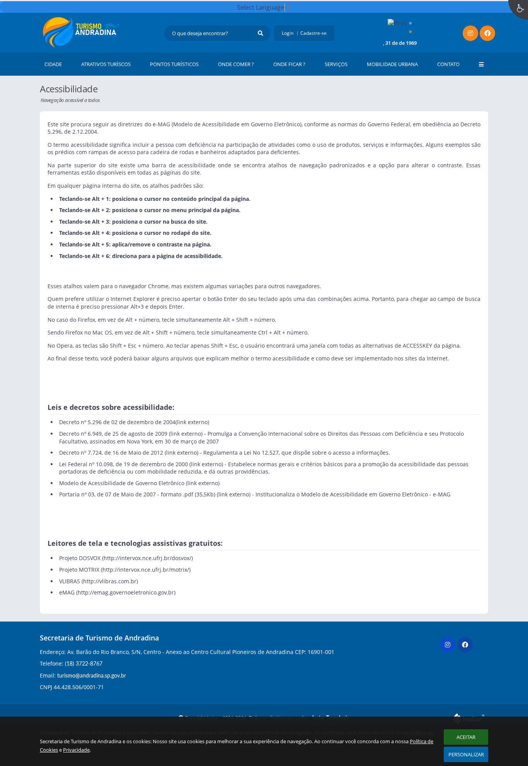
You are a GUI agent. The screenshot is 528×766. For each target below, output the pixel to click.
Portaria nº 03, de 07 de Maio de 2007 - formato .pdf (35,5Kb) (137, 494)
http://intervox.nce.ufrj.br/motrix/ (145, 569)
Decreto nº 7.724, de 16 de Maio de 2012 (111, 452)
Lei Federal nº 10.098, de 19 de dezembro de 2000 (123, 464)
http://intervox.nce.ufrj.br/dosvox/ (147, 558)
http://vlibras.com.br (109, 581)
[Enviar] (260, 33)
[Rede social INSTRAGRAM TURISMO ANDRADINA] (448, 645)
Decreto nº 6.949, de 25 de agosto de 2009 (113, 433)
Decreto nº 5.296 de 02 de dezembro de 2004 (117, 422)
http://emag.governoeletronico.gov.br (126, 592)
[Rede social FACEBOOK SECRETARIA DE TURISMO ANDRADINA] (466, 645)
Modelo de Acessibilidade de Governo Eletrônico (121, 483)
